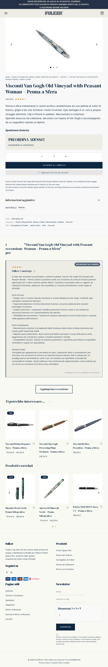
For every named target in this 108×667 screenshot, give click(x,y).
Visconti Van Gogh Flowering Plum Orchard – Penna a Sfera (52, 447)
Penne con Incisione (65, 569)
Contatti (9, 619)
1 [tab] (52, 526)
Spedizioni (9, 600)
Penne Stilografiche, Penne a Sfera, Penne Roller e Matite (35, 77)
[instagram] (11, 572)
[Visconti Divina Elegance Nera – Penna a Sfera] (20, 424)
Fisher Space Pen (63, 550)
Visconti (63, 77)
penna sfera (35, 225)
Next (96, 44)
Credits (66, 663)
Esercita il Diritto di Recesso (17, 614)
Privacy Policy (44, 663)
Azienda (9, 591)
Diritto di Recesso (13, 609)
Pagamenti (10, 605)
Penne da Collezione (65, 564)
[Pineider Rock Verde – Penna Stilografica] (20, 489)
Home (7, 77)
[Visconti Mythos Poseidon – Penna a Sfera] (88, 424)
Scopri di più (60, 644)
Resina (21, 207)
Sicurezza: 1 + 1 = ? (69, 608)
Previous (11, 44)
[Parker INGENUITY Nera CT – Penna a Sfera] (88, 488)
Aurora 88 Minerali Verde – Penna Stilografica (49, 511)
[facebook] (6, 572)
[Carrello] (102, 13)
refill (44, 225)
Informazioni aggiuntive (20, 200)
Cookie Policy (56, 663)
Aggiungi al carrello (54, 165)
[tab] (54, 200)
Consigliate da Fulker (19, 225)
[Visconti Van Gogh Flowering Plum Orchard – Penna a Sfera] (54, 424)
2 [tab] (55, 526)
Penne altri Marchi (64, 555)
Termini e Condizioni (14, 595)
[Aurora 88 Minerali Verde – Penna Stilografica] (54, 489)
